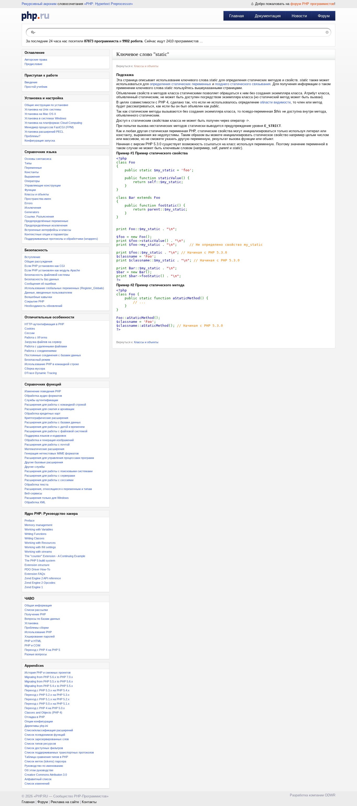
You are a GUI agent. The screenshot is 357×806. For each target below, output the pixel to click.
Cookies (30, 328)
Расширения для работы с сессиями (49, 480)
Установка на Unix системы (43, 109)
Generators (32, 212)
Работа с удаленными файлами (46, 346)
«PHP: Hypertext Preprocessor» (108, 4)
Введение (31, 82)
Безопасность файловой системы (47, 274)
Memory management (38, 525)
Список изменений (37, 783)
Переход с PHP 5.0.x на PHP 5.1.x (47, 703)
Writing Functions (36, 533)
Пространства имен (38, 198)
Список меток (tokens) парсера (45, 761)
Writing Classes (34, 538)
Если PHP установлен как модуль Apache (52, 270)
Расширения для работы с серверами (50, 475)
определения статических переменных (180, 84)
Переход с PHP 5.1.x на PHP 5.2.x (47, 699)
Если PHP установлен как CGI (45, 265)
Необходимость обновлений (43, 305)
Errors (29, 203)
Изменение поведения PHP (43, 391)
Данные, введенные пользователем (48, 292)
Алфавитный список (38, 779)
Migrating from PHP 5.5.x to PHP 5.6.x (49, 681)
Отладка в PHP (35, 717)
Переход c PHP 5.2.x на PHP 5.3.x (47, 694)
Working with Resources (40, 542)
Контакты (89, 802)
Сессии (29, 333)
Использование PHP (38, 632)
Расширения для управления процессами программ (59, 457)
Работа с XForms (36, 337)
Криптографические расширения (46, 417)
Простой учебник (36, 86)
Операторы (32, 181)
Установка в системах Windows (45, 118)
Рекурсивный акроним (39, 4)
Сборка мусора (35, 368)
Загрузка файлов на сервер (43, 341)
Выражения (32, 176)
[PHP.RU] (35, 16)
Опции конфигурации (39, 721)
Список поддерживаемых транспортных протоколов (59, 752)
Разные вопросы (36, 654)
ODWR (330, 795)
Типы (28, 163)
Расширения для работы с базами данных (53, 422)
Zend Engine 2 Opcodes (40, 582)
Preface (29, 520)
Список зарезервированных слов (47, 739)
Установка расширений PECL (44, 131)
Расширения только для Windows (47, 497)
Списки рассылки (36, 609)
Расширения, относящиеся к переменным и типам (58, 488)
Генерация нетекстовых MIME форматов (52, 453)
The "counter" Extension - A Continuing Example (55, 556)
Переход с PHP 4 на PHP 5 (42, 649)
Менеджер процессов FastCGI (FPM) (49, 127)
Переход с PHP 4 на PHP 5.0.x (45, 708)
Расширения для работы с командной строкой (55, 404)
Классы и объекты (37, 194)
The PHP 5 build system (40, 560)
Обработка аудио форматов (43, 395)
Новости (299, 16)
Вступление (32, 257)
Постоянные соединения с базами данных (53, 355)
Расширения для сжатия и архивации (49, 409)
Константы (32, 172)
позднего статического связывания (242, 84)
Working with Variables (39, 529)
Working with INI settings (40, 547)
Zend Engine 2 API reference (43, 578)
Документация (268, 16)
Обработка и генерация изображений (49, 440)
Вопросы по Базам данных (42, 618)
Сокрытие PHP (34, 301)
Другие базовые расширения (44, 462)
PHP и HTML (33, 641)
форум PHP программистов (312, 4)
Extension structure (37, 564)
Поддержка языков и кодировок (45, 435)
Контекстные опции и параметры (46, 234)
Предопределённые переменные (46, 221)
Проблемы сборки (37, 627)
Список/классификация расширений (49, 730)
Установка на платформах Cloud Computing (53, 122)
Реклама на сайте (65, 802)
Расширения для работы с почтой (47, 444)
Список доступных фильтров (44, 748)
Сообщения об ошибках (40, 283)
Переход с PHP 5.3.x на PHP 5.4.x (47, 690)
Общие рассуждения (38, 261)
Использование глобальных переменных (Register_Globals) (64, 288)
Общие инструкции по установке (46, 105)
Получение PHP (35, 614)
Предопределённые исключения (46, 225)
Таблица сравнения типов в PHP (46, 756)
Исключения (33, 207)
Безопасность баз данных (42, 279)
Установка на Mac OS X (40, 113)
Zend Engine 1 (34, 587)
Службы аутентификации (41, 400)
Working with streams (38, 551)
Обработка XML (35, 502)
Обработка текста (36, 484)
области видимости (275, 102)
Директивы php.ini (36, 725)
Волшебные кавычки (38, 297)
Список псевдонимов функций (45, 734)
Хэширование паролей (40, 636)
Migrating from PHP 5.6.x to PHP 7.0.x (49, 677)
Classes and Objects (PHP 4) (43, 712)
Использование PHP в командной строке (52, 364)
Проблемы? (32, 136)
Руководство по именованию (44, 765)
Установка (31, 623)
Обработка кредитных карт (42, 413)
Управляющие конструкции (43, 185)
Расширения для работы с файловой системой (56, 431)
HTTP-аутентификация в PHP (44, 324)
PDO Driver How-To (37, 569)
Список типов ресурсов (40, 743)
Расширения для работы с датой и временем (55, 426)
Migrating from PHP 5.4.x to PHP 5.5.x (49, 685)
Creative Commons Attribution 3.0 (46, 774)
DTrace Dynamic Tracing (41, 373)
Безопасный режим (37, 359)
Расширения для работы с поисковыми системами (59, 471)
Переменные (33, 167)
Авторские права (36, 59)
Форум (324, 16)
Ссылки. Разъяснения (39, 216)
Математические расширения (44, 449)
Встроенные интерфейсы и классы (48, 229)
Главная (236, 16)
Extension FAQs (35, 573)
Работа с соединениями (40, 350)
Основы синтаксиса (38, 158)
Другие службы (35, 466)
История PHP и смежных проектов (48, 672)
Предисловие (33, 64)
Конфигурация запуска (40, 140)
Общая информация (38, 605)
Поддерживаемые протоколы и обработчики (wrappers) (61, 238)
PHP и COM (32, 645)
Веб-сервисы (33, 493)
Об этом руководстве (39, 770)
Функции (30, 189)
